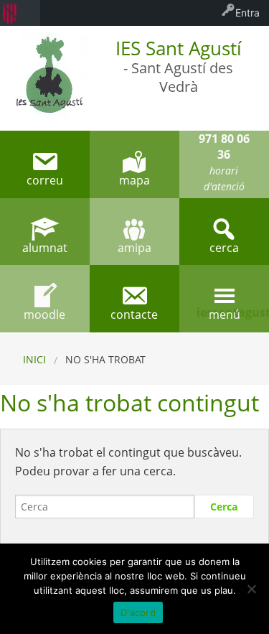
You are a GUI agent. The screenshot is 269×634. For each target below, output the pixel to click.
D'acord (138, 612)
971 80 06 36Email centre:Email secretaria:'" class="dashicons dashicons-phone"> (224, 164)
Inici (34, 359)
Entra (247, 12)
